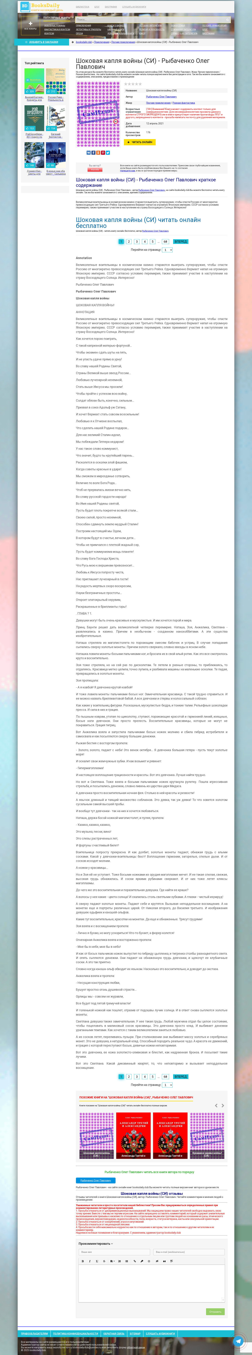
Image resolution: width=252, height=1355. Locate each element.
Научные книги (115, 29)
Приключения (83, 25)
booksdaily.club (43, 7)
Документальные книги (120, 33)
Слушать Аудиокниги (134, 7)
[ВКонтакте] (89, 153)
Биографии (111, 7)
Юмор (142, 33)
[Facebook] (93, 153)
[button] (82, 1261)
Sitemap (135, 1333)
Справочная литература (184, 33)
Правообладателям (34, 1333)
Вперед (181, 241)
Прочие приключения (158, 103)
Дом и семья (178, 25)
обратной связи (136, 1347)
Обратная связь (113, 1333)
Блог (97, 7)
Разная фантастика (184, 103)
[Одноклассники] (98, 153)
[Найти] (227, 19)
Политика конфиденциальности (75, 1333)
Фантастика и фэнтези (57, 29)
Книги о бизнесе (116, 25)
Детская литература (150, 25)
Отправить (215, 1311)
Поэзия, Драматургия (214, 25)
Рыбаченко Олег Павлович (161, 96)
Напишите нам (127, 170)
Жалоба (95, 169)
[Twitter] (108, 153)
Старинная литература (183, 29)
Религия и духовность (151, 29)
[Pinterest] (103, 153)
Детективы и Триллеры (88, 29)
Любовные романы (54, 25)
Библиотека (82, 7)
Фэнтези (49, 33)
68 (165, 241)
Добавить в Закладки (43, 42)
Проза (79, 33)
